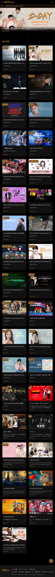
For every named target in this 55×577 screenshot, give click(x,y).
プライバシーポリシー (23, 569)
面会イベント (5, 217)
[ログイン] (50, 2)
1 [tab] (27, 34)
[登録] (52, 2)
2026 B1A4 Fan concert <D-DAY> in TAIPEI (14, 6)
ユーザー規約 (14, 569)
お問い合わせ (32, 569)
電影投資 (5, 529)
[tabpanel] (27, 20)
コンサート (5, 47)
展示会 (4, 132)
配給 (30, 388)
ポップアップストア (33, 161)
